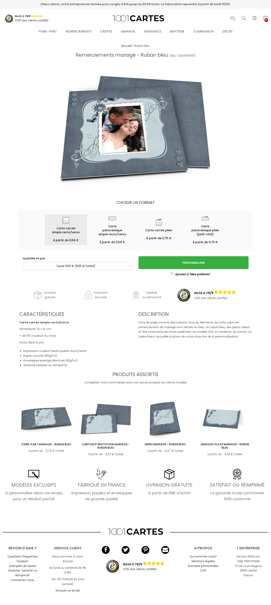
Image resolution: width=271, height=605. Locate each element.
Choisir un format (135, 202)
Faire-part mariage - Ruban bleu (46, 444)
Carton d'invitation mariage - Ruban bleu (106, 446)
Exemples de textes (22, 566)
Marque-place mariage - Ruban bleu (225, 446)
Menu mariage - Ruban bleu (165, 444)
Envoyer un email (68, 591)
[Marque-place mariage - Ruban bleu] (225, 419)
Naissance (152, 31)
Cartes (106, 31)
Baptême (177, 31)
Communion (203, 31)
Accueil (126, 46)
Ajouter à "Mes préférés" (193, 274)
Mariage (128, 31)
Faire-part (47, 31)
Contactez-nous (22, 580)
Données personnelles (203, 566)
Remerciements (78, 31)
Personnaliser (194, 263)
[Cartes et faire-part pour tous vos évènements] (135, 19)
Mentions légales (203, 561)
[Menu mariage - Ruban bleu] (165, 419)
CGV (203, 571)
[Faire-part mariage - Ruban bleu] (46, 419)
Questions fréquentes (22, 556)
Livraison (22, 561)
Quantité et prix (33, 258)
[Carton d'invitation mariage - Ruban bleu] (106, 419)
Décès (227, 31)
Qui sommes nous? (203, 556)
